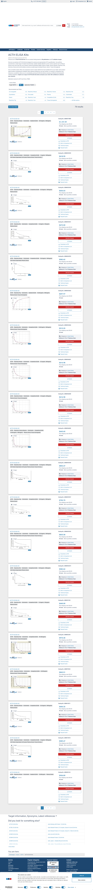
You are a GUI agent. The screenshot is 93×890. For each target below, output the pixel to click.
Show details (71, 887)
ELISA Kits (26, 49)
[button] (11, 846)
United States (70, 129)
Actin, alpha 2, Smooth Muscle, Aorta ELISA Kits (59, 844)
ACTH (22, 854)
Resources (10, 867)
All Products (12, 49)
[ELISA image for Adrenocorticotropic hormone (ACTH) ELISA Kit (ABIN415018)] (21, 750)
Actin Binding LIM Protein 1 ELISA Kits (57, 824)
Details (70, 138)
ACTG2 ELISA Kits (13, 824)
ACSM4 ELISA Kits (13, 837)
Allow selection (81, 880)
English (5, 1)
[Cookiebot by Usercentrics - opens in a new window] (9, 887)
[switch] (39, 887)
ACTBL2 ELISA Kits (13, 827)
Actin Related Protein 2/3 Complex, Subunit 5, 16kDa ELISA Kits (63, 831)
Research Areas (63, 49)
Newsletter (10, 865)
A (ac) (17, 854)
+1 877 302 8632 (37, 1)
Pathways (55, 49)
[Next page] (54, 112)
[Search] (63, 25)
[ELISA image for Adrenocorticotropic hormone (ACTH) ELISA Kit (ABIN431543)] (21, 613)
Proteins (33, 49)
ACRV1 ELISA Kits (13, 844)
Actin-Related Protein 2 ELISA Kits (56, 837)
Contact (44, 1)
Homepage (12, 854)
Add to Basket (70, 135)
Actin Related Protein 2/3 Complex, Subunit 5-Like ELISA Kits (62, 827)
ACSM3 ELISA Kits (13, 840)
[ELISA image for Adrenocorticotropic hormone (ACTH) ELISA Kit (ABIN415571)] (21, 716)
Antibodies (20, 49)
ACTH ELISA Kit (14, 119)
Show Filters (14, 106)
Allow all (82, 875)
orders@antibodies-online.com (77, 26)
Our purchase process (33, 871)
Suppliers (49, 49)
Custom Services (41, 49)
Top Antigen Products (13, 868)
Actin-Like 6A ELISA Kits (53, 834)
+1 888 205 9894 (72, 871)
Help (9, 863)
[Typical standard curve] (21, 166)
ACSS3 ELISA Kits (13, 831)
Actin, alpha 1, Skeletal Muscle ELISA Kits (58, 840)
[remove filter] (17, 85)
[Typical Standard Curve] (21, 131)
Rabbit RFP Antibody (33, 867)
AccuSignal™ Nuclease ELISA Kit (35, 865)
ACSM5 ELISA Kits (13, 834)
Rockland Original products (34, 868)
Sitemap (10, 870)
